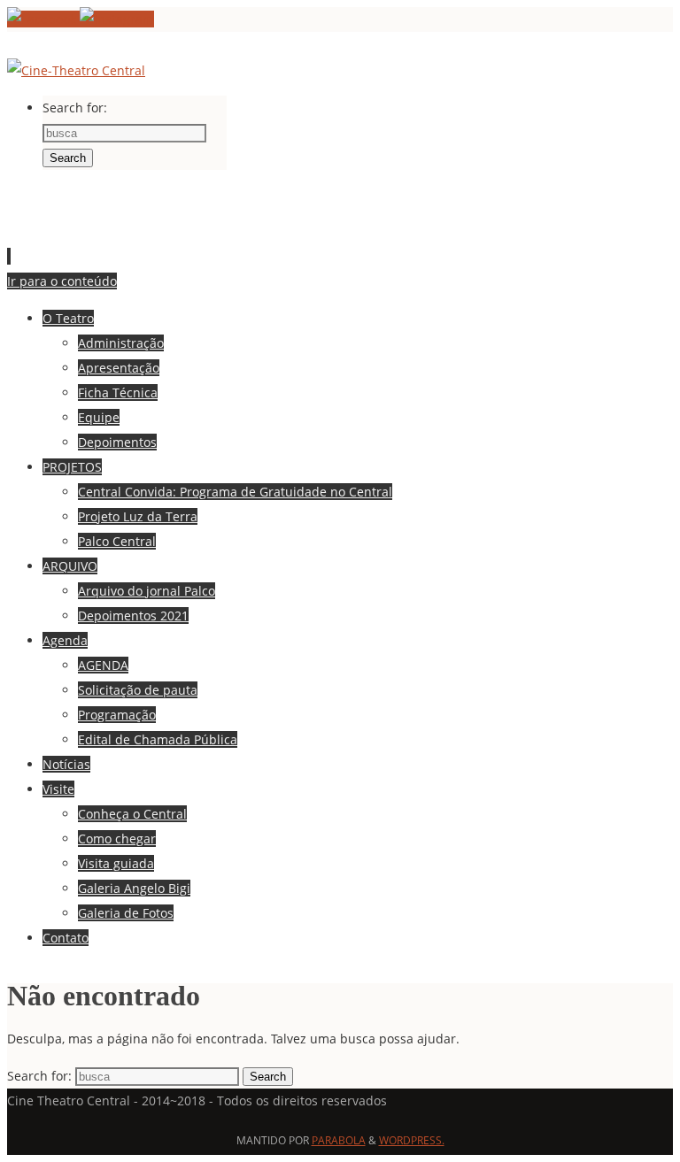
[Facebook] (43, 19)
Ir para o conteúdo (62, 281)
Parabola (339, 1140)
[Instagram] (117, 19)
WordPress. (411, 1140)
